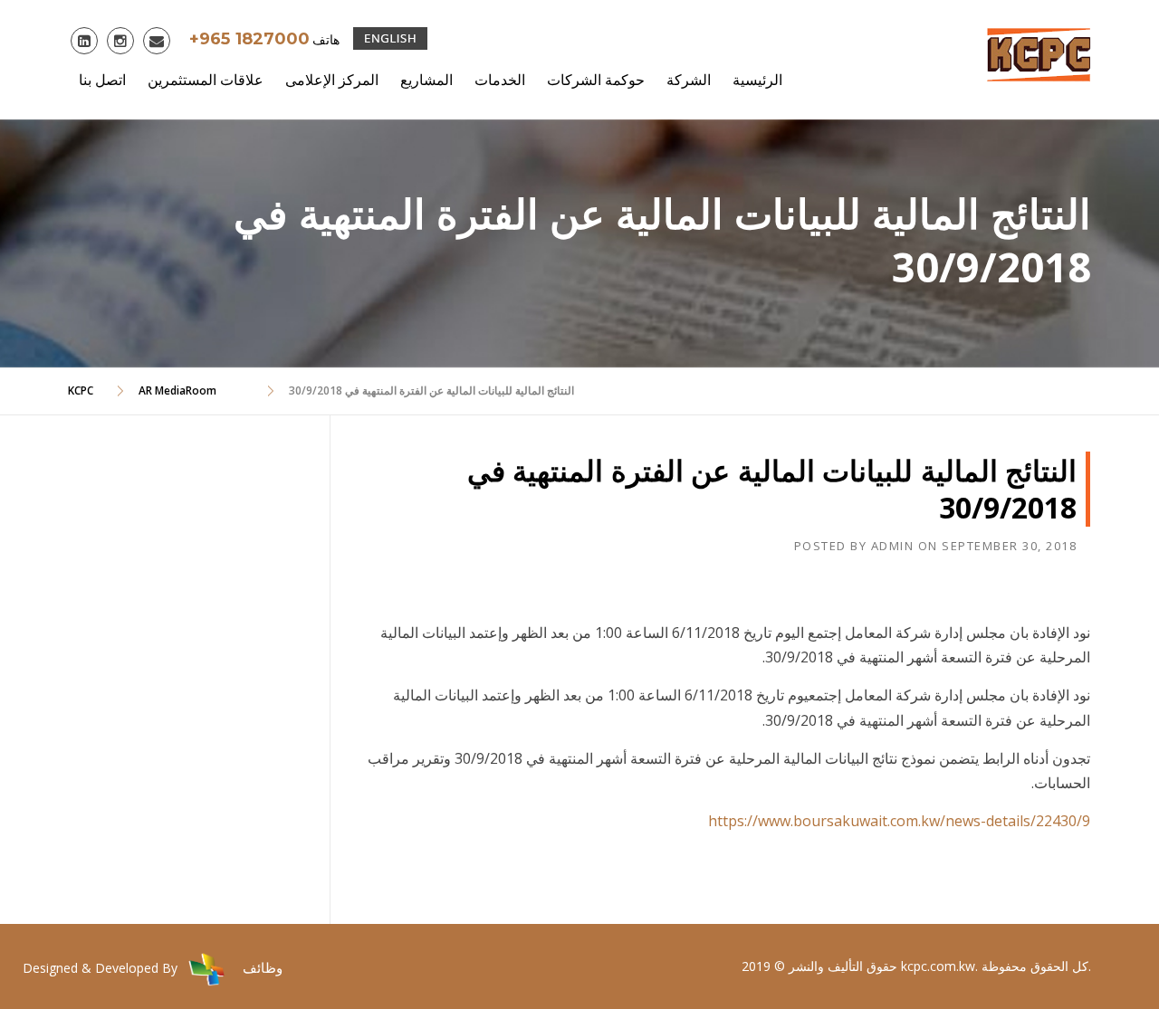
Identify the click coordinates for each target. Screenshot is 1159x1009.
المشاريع (426, 80)
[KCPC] (1039, 52)
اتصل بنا (102, 80)
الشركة (688, 80)
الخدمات (499, 80)
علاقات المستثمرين (205, 80)
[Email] (158, 42)
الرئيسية (757, 80)
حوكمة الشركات (596, 80)
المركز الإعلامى (331, 80)
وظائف (263, 967)
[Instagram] (122, 42)
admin (893, 546)
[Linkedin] (86, 42)
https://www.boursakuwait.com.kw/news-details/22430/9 (899, 821)
